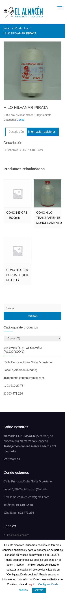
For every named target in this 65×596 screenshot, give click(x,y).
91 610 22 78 (15, 385)
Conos (20, 119)
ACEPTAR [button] (39, 590)
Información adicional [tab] (42, 131)
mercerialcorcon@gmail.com (25, 377)
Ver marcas (12, 459)
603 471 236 (15, 393)
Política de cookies (18, 534)
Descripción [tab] (16, 131)
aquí (31, 584)
